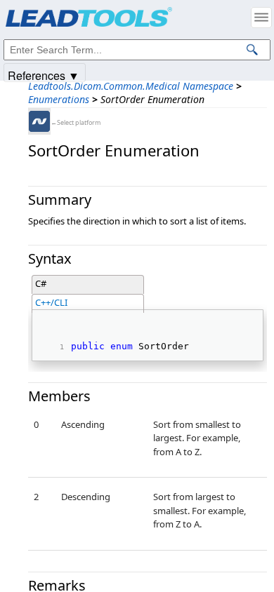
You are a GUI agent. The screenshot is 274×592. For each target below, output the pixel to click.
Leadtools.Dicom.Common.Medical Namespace (130, 86)
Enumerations (58, 99)
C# (40, 283)
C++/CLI (51, 302)
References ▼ (43, 74)
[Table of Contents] (261, 17)
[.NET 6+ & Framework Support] (39, 121)
